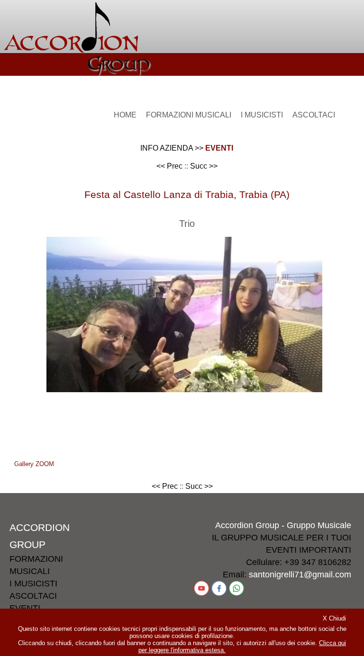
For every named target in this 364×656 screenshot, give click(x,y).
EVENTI (219, 148)
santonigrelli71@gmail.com (300, 574)
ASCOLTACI (33, 596)
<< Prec (169, 166)
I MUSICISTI (33, 583)
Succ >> (204, 166)
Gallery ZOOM (34, 463)
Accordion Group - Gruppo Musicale (283, 525)
